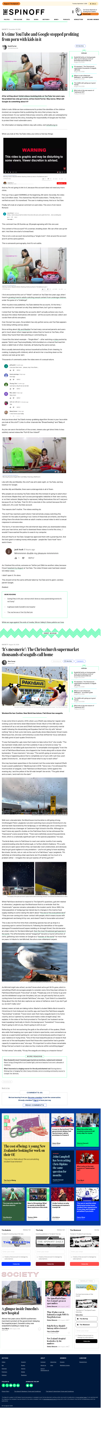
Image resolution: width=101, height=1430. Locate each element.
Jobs (51, 1365)
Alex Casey (11, 661)
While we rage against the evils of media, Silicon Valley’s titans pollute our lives (33, 622)
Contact (43, 1362)
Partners (4, 1372)
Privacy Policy (5, 1391)
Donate (62, 1362)
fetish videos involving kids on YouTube (35, 96)
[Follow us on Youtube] (11, 1386)
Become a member (93, 19)
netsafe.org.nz (51, 125)
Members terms (65, 1365)
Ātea (28, 19)
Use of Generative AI (45, 1369)
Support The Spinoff (11, 4)
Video (3, 1362)
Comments (80, 661)
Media (23, 1372)
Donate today (87, 14)
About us (43, 1365)
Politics (6, 19)
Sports (23, 1368)
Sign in (94, 3)
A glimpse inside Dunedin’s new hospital (21, 607)
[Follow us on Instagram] (14, 1386)
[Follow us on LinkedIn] (18, 1386)
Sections (46, 19)
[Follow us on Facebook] (3, 1386)
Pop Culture (18, 19)
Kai (3, 1365)
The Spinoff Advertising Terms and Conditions (60, 1391)
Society (5, 29)
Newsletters (78, 19)
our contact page (82, 1397)
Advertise (53, 1362)
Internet (4, 1368)
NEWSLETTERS (86, 1281)
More (56, 19)
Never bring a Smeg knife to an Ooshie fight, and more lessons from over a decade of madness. (34, 1062)
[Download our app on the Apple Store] (27, 1386)
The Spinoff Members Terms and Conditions (27, 1391)
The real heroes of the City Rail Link (20, 612)
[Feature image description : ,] (58, 1288)
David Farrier (12, 46)
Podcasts (66, 19)
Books (36, 19)
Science (4, 1375)
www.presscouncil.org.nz (50, 1399)
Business (24, 1375)
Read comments (34, 1105)
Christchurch (57, 661)
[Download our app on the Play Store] (31, 1386)
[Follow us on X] (7, 1386)
